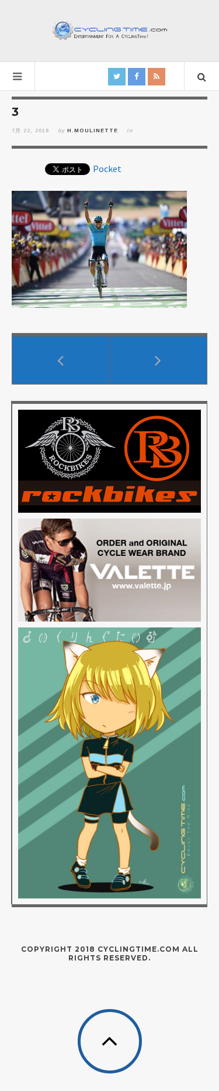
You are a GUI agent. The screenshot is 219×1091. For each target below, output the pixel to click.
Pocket (107, 168)
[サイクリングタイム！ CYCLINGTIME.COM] (109, 30)
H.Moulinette (92, 130)
